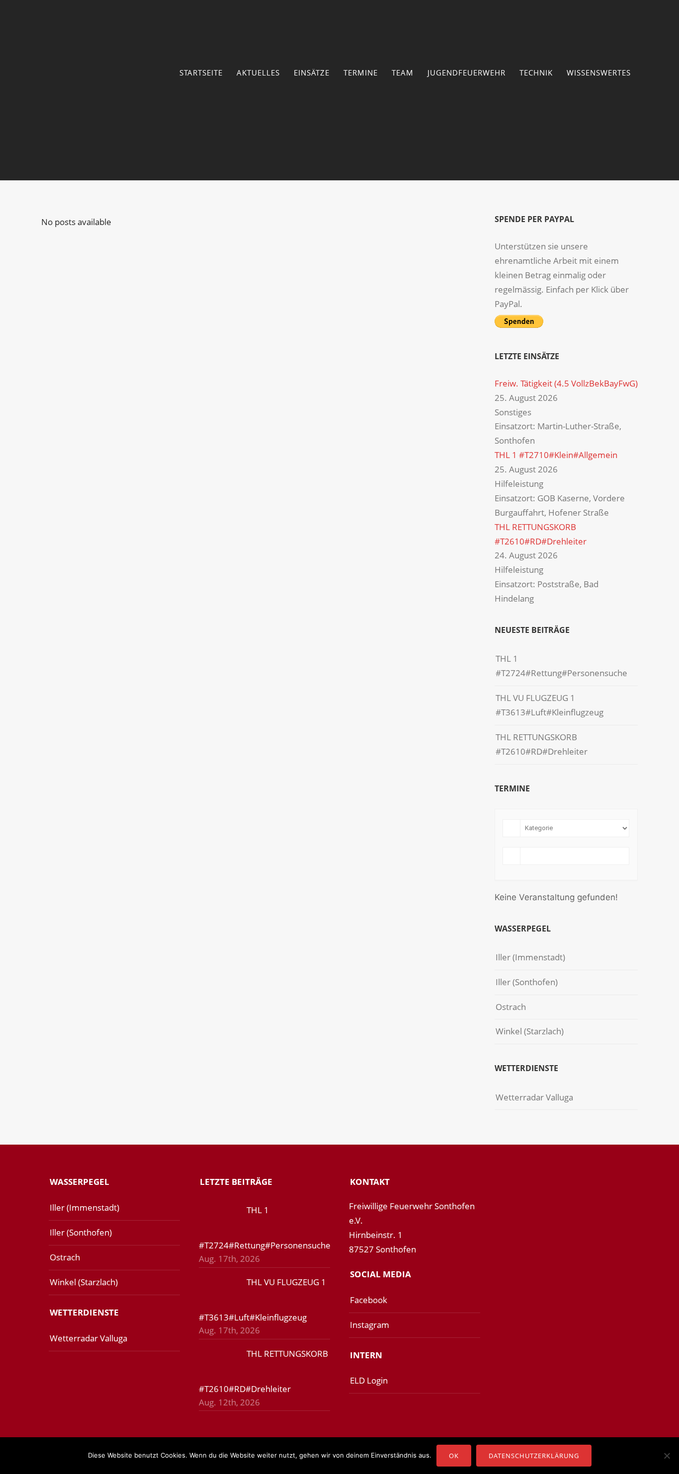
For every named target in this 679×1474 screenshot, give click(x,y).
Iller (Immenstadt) (530, 957)
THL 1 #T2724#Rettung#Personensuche (561, 666)
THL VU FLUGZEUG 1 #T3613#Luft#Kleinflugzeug (549, 705)
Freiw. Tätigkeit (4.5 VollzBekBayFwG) (566, 383)
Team (403, 73)
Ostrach (511, 1006)
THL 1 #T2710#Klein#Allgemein (556, 455)
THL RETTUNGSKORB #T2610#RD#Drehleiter (542, 744)
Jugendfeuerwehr (466, 73)
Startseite (201, 73)
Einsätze (312, 73)
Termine (360, 73)
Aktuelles (258, 73)
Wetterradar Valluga (534, 1097)
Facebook (368, 1300)
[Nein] (667, 1456)
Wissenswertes (599, 73)
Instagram (369, 1324)
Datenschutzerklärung (534, 1455)
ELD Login (369, 1380)
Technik (536, 73)
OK (454, 1455)
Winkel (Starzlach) (530, 1031)
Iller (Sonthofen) (527, 982)
